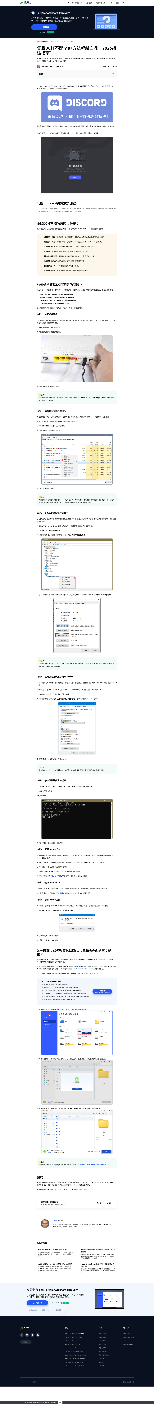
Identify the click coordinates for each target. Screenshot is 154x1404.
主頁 (38, 41)
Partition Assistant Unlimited (72, 1344)
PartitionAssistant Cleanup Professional (75, 1366)
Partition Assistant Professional (73, 1337)
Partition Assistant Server (71, 1341)
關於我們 (101, 1366)
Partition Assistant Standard (72, 1333)
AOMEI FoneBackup (128, 1344)
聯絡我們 (101, 1362)
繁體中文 (25, 1342)
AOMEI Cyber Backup (128, 1337)
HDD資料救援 (82, 993)
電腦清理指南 (102, 1341)
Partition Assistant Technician (73, 1348)
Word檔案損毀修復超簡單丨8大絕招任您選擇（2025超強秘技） (98, 1251)
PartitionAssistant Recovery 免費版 (74, 1351)
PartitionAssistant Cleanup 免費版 (74, 1362)
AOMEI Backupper (127, 1333)
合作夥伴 (101, 1358)
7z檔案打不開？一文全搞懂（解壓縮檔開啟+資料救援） (55, 1264)
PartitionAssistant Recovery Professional (75, 1355)
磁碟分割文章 (102, 1344)
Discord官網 (56, 876)
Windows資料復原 (44, 41)
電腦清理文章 (102, 1351)
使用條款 (131, 1382)
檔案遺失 (58, 251)
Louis (46, 66)
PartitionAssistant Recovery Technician (93, 1165)
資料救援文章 (102, 1348)
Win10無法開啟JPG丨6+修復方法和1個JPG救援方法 (54, 1250)
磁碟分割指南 (102, 1333)
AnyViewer (125, 1341)
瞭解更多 (53, 1402)
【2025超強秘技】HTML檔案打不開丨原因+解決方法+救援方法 (97, 1265)
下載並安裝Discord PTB (68, 893)
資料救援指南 (102, 1337)
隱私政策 (125, 1382)
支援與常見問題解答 (104, 1355)
